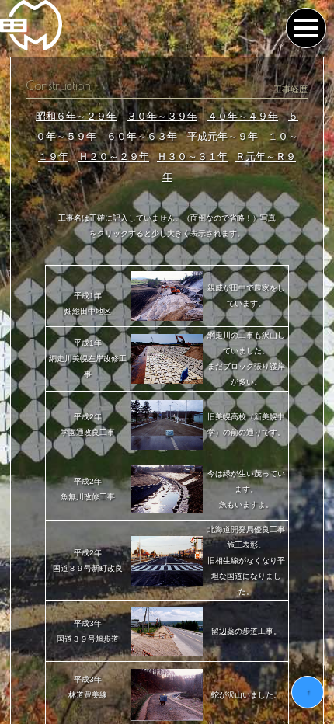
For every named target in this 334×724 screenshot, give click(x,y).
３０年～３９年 (162, 116)
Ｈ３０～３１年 (192, 156)
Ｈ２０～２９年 (113, 156)
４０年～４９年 (242, 116)
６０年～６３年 (141, 136)
